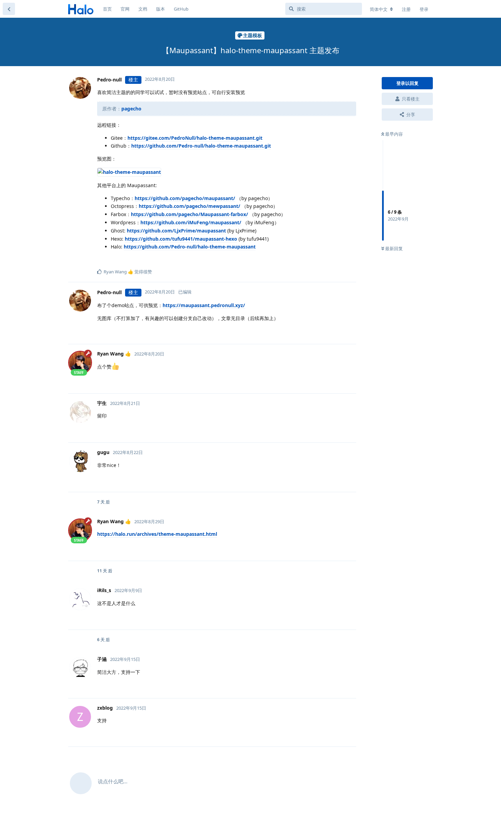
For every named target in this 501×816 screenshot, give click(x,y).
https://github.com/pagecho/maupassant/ (185, 198)
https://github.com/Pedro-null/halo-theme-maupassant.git (201, 145)
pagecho (131, 108)
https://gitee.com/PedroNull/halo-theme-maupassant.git (194, 138)
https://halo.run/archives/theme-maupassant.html (157, 534)
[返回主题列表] (9, 9)
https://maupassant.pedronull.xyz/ (204, 305)
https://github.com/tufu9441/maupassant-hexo (181, 239)
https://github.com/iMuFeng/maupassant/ (190, 222)
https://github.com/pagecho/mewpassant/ (189, 206)
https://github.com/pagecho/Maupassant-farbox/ (189, 214)
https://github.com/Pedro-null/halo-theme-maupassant (190, 246)
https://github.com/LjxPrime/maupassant (176, 230)
